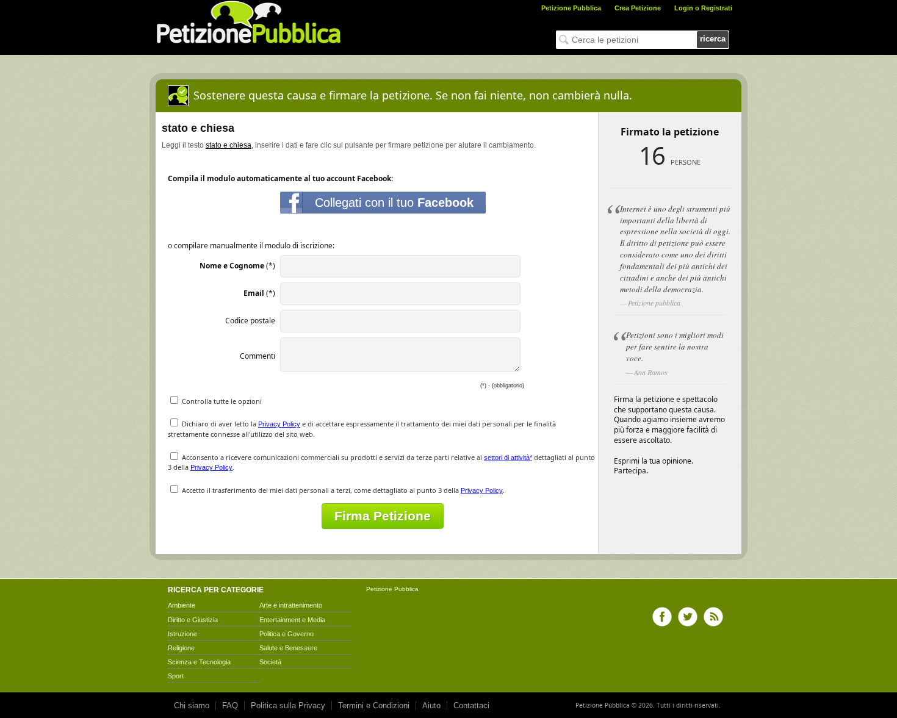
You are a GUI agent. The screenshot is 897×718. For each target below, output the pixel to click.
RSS (713, 616)
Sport (176, 676)
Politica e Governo (286, 633)
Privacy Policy (279, 424)
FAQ (230, 705)
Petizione (379, 589)
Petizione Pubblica (571, 8)
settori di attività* (508, 457)
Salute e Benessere (288, 648)
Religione (181, 648)
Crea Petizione (637, 8)
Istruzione (182, 633)
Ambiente (181, 605)
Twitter (687, 616)
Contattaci (471, 705)
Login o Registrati (703, 8)
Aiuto (431, 705)
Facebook (662, 616)
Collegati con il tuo (394, 202)
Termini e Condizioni (373, 705)
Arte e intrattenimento (290, 605)
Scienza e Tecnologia (199, 662)
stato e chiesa (228, 145)
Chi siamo (191, 705)
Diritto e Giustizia (193, 619)
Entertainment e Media (292, 619)
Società (270, 662)
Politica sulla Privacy (288, 705)
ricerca (713, 38)
